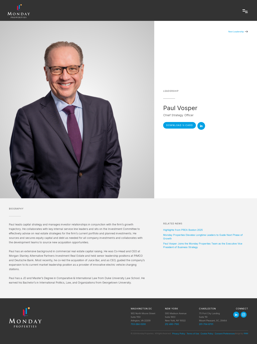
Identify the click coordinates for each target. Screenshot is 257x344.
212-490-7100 (172, 324)
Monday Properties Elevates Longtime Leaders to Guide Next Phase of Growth (203, 236)
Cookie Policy (207, 333)
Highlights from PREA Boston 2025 (183, 229)
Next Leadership (236, 31)
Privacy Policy (178, 333)
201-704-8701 (206, 324)
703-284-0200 (138, 324)
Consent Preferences (225, 333)
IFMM (246, 333)
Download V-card (179, 125)
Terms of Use (193, 333)
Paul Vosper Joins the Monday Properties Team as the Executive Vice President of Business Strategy (202, 245)
